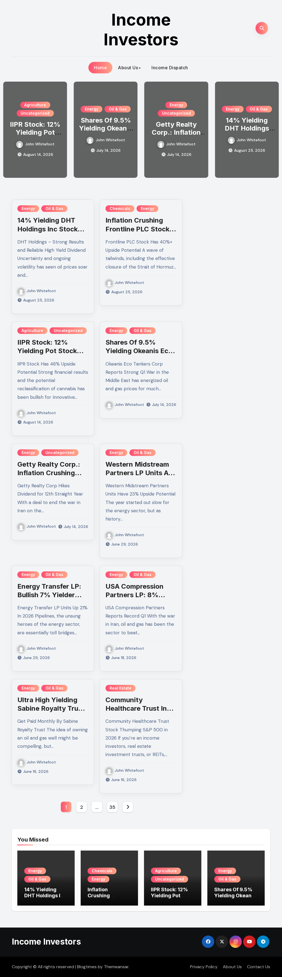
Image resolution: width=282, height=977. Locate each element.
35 (112, 807)
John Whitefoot (40, 144)
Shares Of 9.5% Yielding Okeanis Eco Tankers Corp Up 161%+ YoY (235, 898)
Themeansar (116, 967)
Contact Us (258, 967)
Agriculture (35, 105)
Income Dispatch (169, 67)
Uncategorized (35, 113)
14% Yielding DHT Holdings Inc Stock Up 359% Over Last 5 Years (45, 898)
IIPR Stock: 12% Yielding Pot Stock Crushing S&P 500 (35, 136)
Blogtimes (87, 967)
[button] (271, 128)
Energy (91, 109)
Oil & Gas (118, 109)
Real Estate (120, 688)
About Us (128, 67)
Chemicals (120, 208)
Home (100, 67)
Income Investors (141, 29)
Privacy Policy (204, 967)
